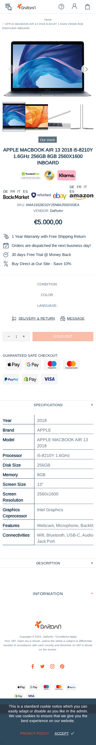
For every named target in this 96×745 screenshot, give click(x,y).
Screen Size (14, 484)
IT (19, 191)
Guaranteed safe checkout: (30, 356)
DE (5, 191)
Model (8, 439)
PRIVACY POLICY (34, 733)
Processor (12, 455)
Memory (10, 474)
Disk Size (12, 465)
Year (7, 420)
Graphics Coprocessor (15, 512)
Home (48, 19)
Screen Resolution (13, 497)
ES (25, 191)
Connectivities (16, 535)
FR (12, 191)
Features (11, 525)
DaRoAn (26, 7)
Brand (8, 430)
